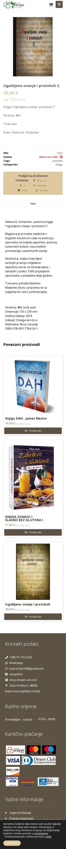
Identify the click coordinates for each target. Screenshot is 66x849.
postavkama (41, 833)
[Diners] (38, 760)
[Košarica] (51, 5)
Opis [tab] (33, 203)
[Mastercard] (33, 750)
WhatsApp (16, 663)
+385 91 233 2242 (20, 657)
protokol (58, 160)
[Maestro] (49, 750)
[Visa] (13, 760)
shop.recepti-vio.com (23, 680)
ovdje (48, 836)
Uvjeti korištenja (20, 813)
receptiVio (16, 674)
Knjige (59, 164)
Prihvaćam (12, 843)
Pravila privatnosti (21, 818)
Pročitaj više (35, 430)
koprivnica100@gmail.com (26, 669)
